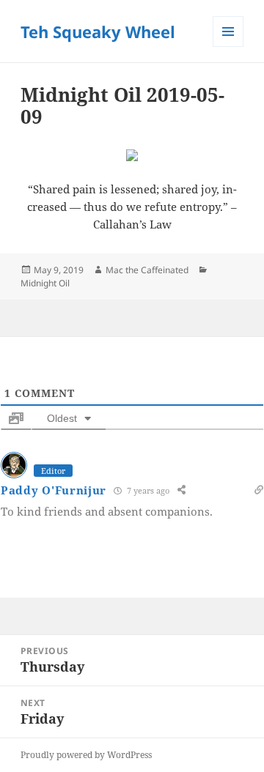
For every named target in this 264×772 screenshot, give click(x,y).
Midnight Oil (45, 283)
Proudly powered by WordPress (86, 755)
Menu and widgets (228, 46)
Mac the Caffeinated (147, 270)
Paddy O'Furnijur (53, 490)
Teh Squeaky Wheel (98, 31)
